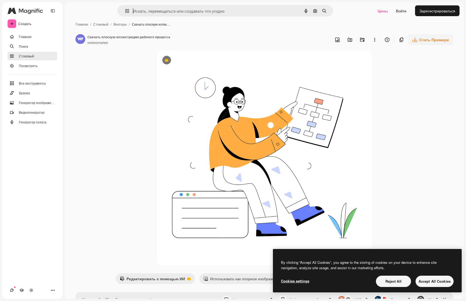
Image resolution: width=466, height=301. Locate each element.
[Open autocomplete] (125, 11)
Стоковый (100, 24)
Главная (82, 24)
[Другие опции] (374, 39)
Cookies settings (295, 280)
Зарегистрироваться (437, 10)
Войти (401, 10)
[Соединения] (12, 290)
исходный (193, 61)
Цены (383, 10)
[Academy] (21, 290)
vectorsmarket (97, 42)
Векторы (120, 24)
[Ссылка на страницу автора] (80, 39)
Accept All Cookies (435, 281)
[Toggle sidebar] (53, 10)
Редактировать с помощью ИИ (152, 280)
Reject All (393, 281)
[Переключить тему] (31, 290)
